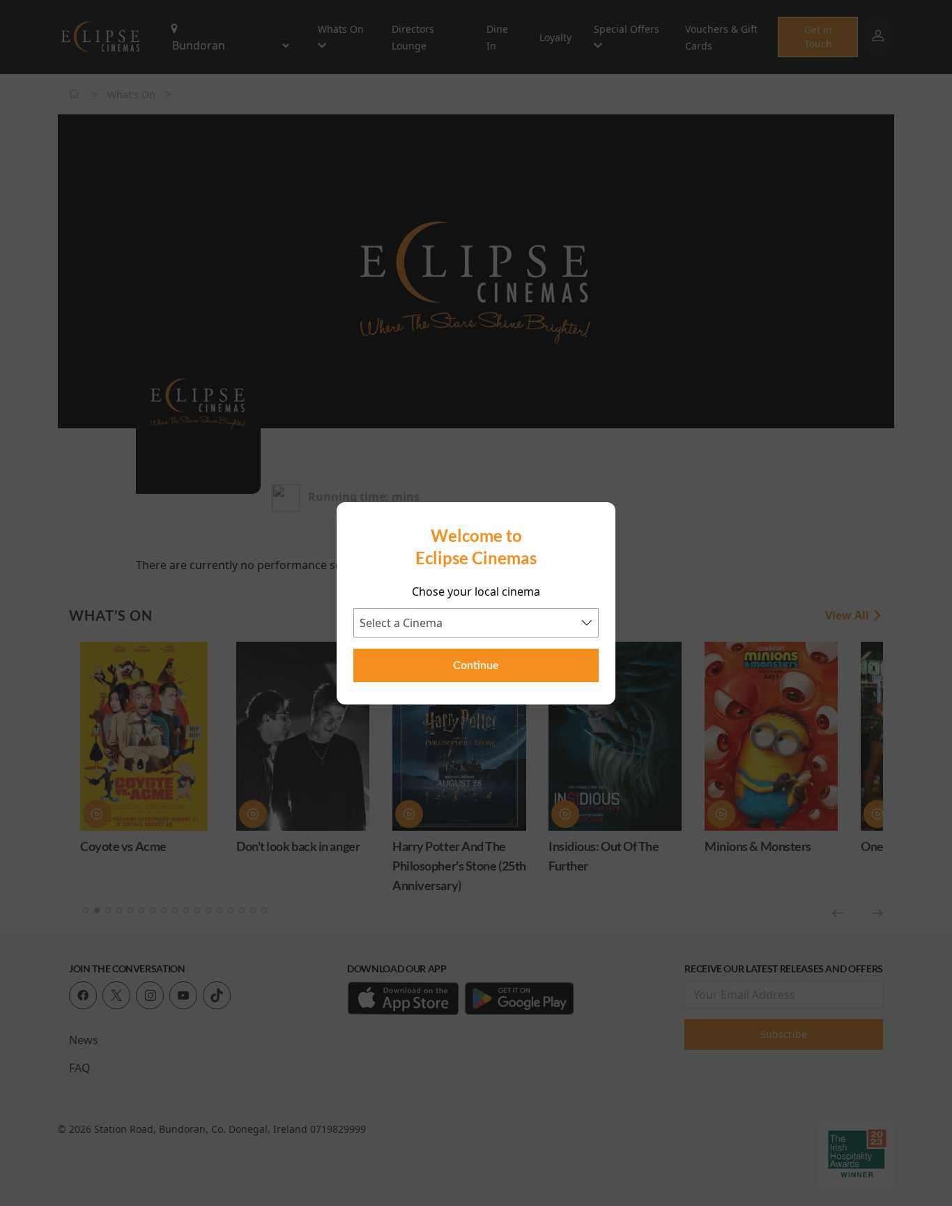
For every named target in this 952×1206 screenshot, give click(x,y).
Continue (476, 665)
